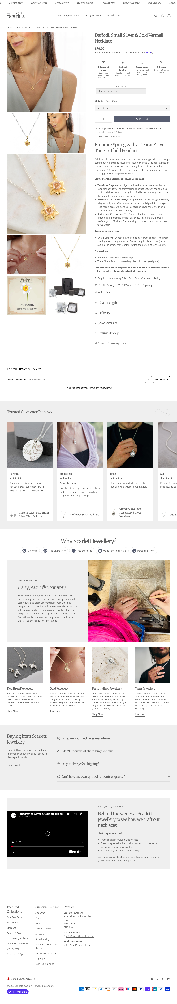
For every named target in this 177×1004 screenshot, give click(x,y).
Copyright (40, 958)
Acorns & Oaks (14, 933)
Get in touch (14, 765)
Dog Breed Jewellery (17, 938)
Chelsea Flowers (24, 27)
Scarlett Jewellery (23, 985)
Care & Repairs (43, 928)
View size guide (103, 292)
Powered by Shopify (44, 985)
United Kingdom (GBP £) (23, 978)
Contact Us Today (151, 278)
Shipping (40, 933)
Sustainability (42, 939)
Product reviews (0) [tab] (17, 379)
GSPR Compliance (44, 963)
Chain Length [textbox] (120, 86)
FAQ (37, 923)
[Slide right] (166, 412)
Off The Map (13, 948)
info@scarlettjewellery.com (80, 936)
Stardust (11, 927)
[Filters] (148, 379)
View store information (109, 136)
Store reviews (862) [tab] (37, 379)
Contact (39, 918)
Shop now (12, 711)
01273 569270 (73, 932)
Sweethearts (13, 922)
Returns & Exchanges (46, 953)
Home (9, 27)
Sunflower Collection (17, 943)
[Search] (155, 15)
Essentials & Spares (17, 954)
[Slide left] (158, 412)
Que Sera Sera (14, 917)
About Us (40, 912)
